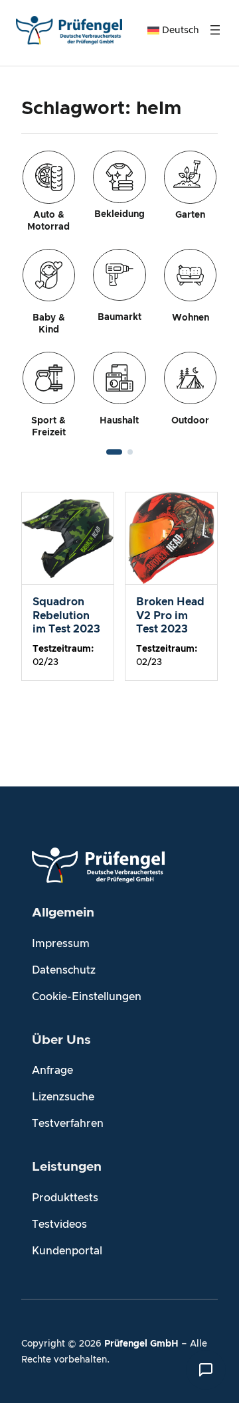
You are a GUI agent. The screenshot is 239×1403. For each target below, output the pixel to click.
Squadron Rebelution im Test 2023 (66, 615)
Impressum (61, 943)
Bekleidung (119, 214)
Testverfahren (68, 1123)
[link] (119, 295)
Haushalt (119, 420)
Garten (190, 215)
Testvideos (59, 1224)
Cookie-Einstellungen (86, 997)
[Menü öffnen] (215, 30)
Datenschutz (64, 970)
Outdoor (190, 420)
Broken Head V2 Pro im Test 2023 (170, 615)
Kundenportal (67, 1251)
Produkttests (65, 1198)
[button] (114, 452)
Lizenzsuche (63, 1097)
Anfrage (52, 1070)
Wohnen (190, 318)
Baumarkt (119, 317)
